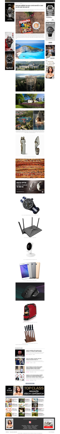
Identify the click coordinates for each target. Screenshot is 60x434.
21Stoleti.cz (32, 425)
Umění (27, 354)
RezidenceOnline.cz (24, 425)
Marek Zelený (30, 354)
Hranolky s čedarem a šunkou (14, 413)
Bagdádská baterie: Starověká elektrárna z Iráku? (41, 413)
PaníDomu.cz (29, 427)
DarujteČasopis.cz (30, 428)
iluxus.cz (39, 403)
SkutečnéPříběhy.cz (25, 428)
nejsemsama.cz (26, 403)
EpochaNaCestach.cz (34, 426)
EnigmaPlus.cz (36, 425)
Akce (16, 3)
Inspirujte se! (48, 427)
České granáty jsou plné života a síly (41, 409)
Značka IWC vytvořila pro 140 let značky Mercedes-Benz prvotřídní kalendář (40, 404)
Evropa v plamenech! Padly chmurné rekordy (41, 399)
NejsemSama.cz (35, 428)
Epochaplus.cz (29, 425)
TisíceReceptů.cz (34, 427)
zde (27, 344)
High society (27, 380)
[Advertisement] (9, 26)
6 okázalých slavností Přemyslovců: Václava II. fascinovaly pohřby (15, 404)
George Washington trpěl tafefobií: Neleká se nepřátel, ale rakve (28, 409)
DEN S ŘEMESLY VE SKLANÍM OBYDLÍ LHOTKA (27, 399)
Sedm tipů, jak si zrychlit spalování (28, 404)
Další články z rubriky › (30, 383)
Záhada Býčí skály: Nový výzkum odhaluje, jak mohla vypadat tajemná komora (28, 413)
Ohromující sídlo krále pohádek (15, 399)
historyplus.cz (13, 403)
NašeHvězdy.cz (26, 427)
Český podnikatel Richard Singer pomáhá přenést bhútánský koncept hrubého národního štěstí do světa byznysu (34, 367)
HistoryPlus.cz (29, 426)
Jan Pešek (21, 3)
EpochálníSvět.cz (25, 426)
